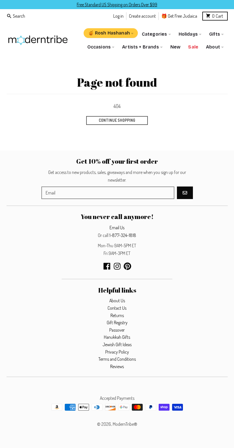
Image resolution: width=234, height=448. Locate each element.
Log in (118, 16)
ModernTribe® (125, 424)
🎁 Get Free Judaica (179, 16)
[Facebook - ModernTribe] (107, 266)
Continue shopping (117, 120)
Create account (142, 16)
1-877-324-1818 (122, 235)
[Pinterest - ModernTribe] (127, 266)
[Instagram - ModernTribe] (117, 266)
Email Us (117, 227)
